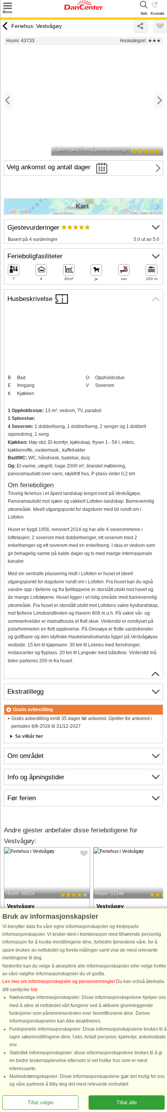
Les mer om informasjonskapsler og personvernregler (58, 982)
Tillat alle (127, 1102)
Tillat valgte (41, 1102)
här (34, 989)
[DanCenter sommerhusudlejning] (83, 8)
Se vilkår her (29, 736)
